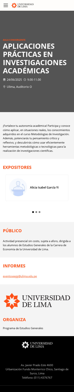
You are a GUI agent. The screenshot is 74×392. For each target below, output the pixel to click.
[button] (6, 5)
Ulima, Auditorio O (19, 87)
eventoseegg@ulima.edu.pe (20, 276)
